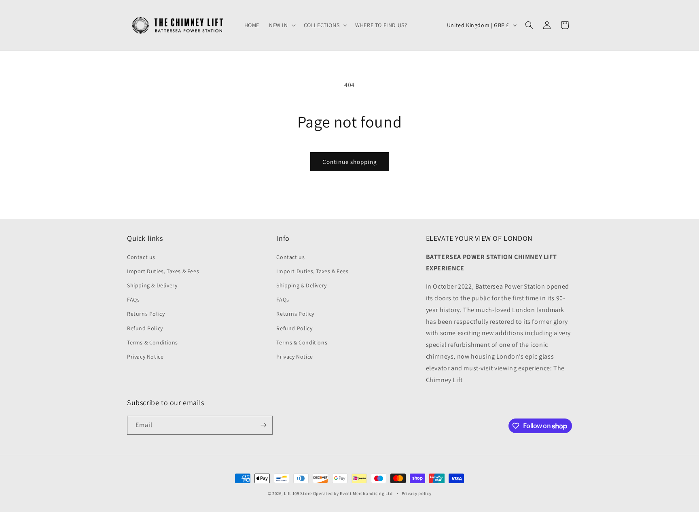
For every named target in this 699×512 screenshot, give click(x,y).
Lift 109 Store (298, 493)
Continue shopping (349, 162)
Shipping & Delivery (152, 285)
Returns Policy (146, 313)
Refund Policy (145, 328)
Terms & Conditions (152, 342)
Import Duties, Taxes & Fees (163, 271)
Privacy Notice (145, 356)
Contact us (141, 257)
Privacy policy (417, 493)
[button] (281, 25)
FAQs (133, 299)
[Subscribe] (263, 425)
